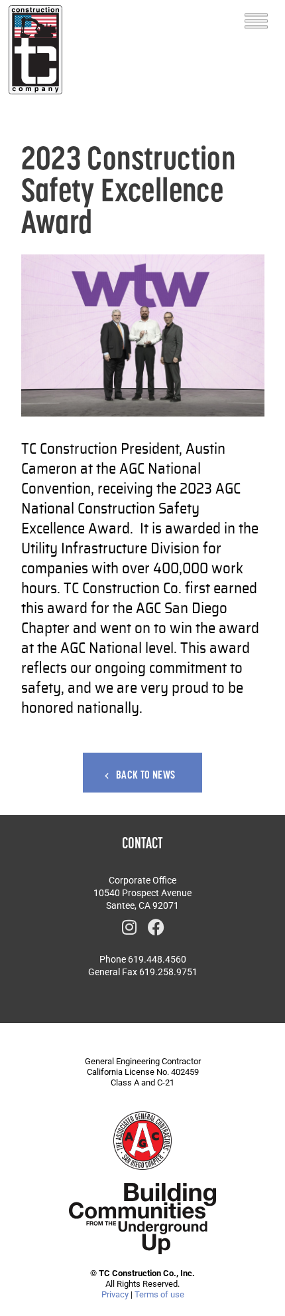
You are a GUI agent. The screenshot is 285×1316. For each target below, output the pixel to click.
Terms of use (159, 1294)
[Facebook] (155, 926)
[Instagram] (129, 926)
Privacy (115, 1294)
